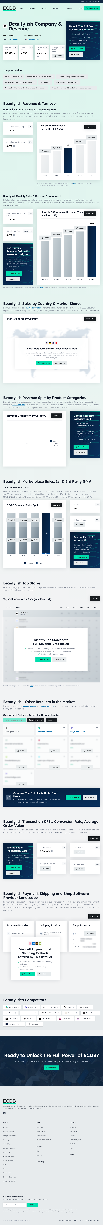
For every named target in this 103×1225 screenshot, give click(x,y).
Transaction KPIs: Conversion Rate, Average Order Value (24, 88)
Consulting (57, 8)
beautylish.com (34, 720)
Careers (72, 1136)
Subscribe (32, 1205)
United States (34, 39)
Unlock (59, 56)
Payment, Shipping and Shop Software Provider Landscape (72, 88)
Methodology (41, 1127)
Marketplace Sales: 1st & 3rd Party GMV (19, 82)
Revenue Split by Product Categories (71, 77)
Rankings (6, 1140)
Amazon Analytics (9, 1156)
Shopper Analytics (9, 1160)
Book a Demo (93, 8)
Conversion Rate (46, 847)
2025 (93, 599)
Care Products (13, 39)
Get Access (75, 54)
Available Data (41, 1131)
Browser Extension (9, 1177)
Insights (44, 8)
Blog (38, 1151)
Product (32, 8)
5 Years (55, 505)
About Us (73, 1127)
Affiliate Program (75, 1140)
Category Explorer (9, 1148)
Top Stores (44, 82)
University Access (94, 2)
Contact (72, 1144)
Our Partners (74, 1131)
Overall (88, 127)
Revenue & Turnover (12, 77)
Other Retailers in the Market (66, 82)
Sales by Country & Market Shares (39, 77)
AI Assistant (7, 1144)
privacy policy (18, 1212)
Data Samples (41, 1136)
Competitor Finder (9, 1136)
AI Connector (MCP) (9, 1181)
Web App (6, 1165)
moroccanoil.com (28, 706)
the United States (33, 308)
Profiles (5, 1127)
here (74, 183)
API (4, 1169)
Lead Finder (7, 1152)
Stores (50, 720)
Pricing (81, 8)
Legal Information (65, 1220)
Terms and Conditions (92, 1220)
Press (71, 1148)
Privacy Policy (78, 1220)
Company (69, 8)
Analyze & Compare (9, 1132)
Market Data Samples (44, 1140)
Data (21, 8)
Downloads (7, 1173)
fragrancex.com (47, 706)
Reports (39, 1155)
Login (82, 2)
